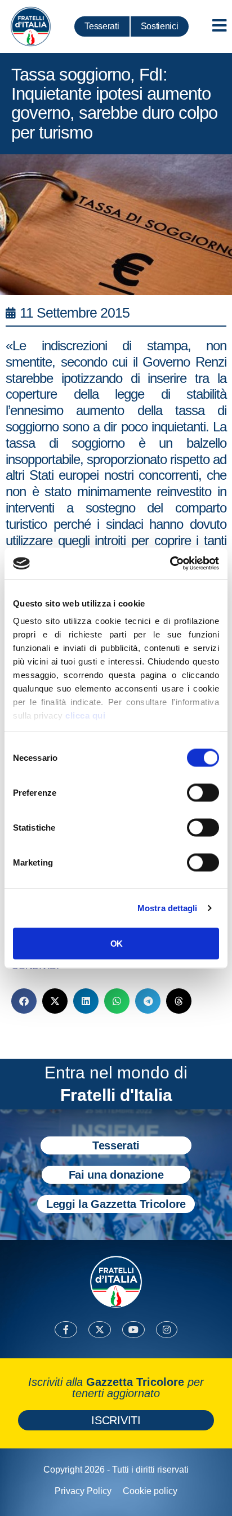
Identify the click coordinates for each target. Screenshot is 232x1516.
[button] (24, 1001)
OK (116, 943)
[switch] (203, 792)
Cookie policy (150, 1491)
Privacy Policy (83, 1491)
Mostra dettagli (167, 908)
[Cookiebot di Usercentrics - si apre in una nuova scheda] (170, 563)
